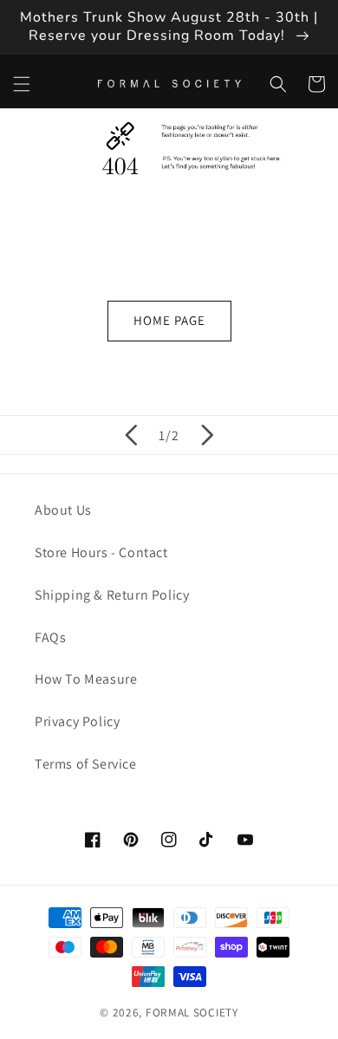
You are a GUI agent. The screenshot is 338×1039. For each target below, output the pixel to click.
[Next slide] (207, 435)
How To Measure (86, 679)
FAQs (50, 637)
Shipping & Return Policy (112, 595)
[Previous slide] (131, 435)
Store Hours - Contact (101, 552)
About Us (63, 510)
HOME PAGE (169, 320)
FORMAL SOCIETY (192, 1012)
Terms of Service (86, 764)
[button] (22, 84)
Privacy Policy (77, 721)
